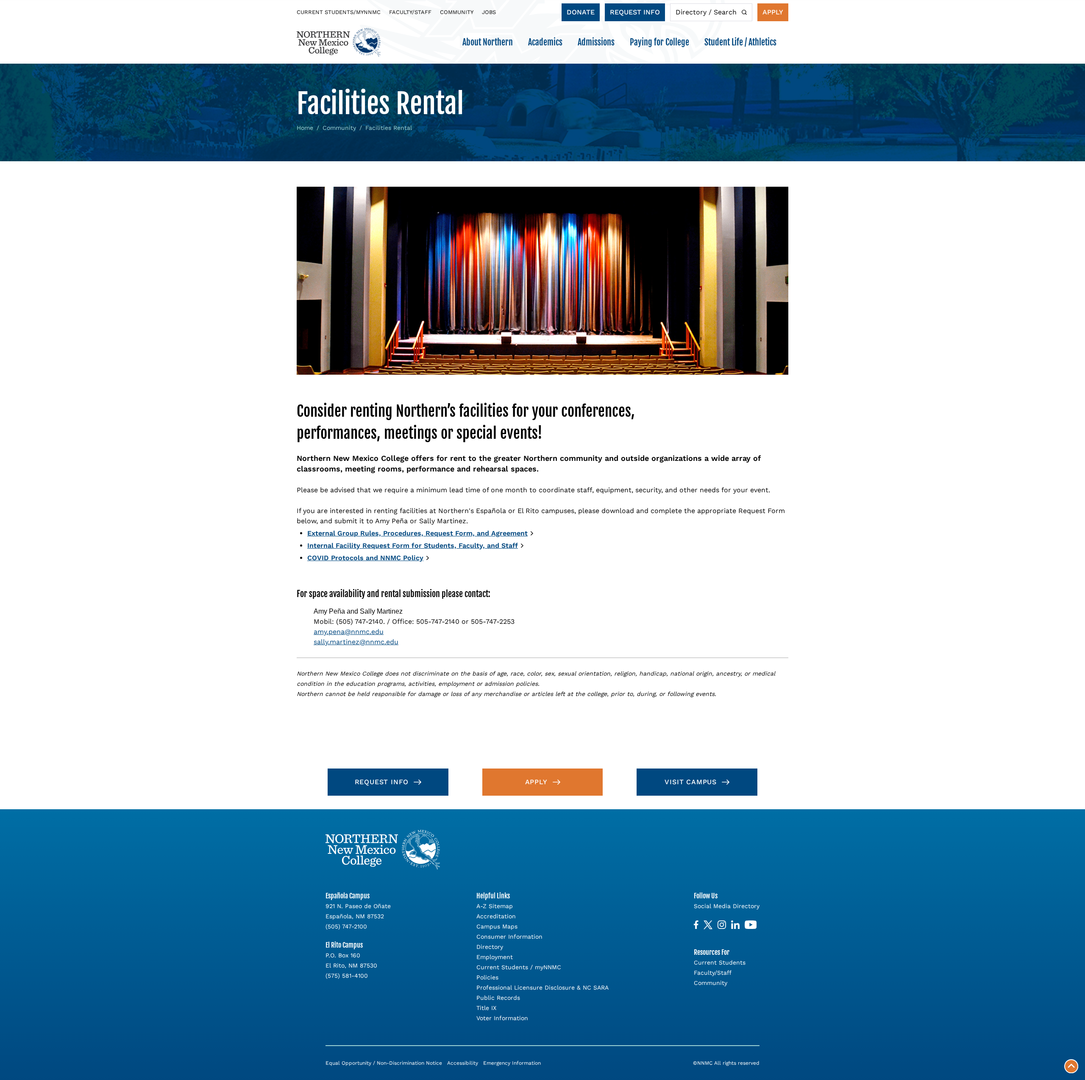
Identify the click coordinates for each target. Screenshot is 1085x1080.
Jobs (489, 12)
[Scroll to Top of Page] (1071, 1066)
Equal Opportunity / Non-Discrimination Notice (384, 1063)
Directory (489, 946)
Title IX (486, 1007)
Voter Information (502, 1018)
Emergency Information (512, 1063)
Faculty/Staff (410, 12)
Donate (581, 12)
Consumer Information (509, 936)
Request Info (635, 12)
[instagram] (722, 924)
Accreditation (496, 916)
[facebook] (696, 924)
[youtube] (751, 924)
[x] (708, 924)
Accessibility (462, 1063)
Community (456, 12)
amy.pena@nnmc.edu (349, 632)
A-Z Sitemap (494, 906)
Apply (772, 12)
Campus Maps (496, 926)
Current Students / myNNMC (518, 967)
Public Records (498, 997)
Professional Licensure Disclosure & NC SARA (542, 987)
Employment (494, 957)
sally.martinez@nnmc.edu (356, 642)
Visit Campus (691, 782)
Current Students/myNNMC (339, 12)
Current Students (720, 962)
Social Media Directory (727, 906)
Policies (487, 977)
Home (305, 127)
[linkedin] (735, 924)
